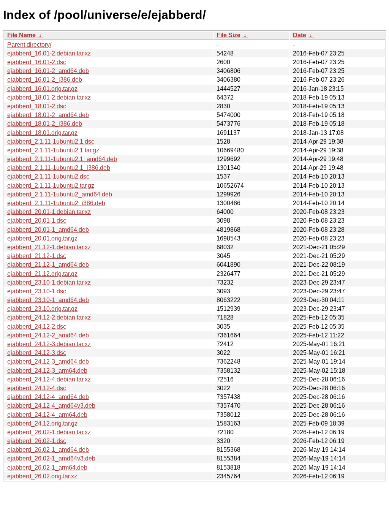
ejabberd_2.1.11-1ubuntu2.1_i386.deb (58, 168)
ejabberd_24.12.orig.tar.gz (42, 423)
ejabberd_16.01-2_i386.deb (44, 79)
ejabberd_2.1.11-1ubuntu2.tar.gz (50, 185)
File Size (228, 35)
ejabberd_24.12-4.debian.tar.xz (49, 379)
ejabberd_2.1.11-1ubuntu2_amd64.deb (59, 194)
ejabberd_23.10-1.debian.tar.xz (49, 282)
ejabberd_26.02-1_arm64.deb (47, 467)
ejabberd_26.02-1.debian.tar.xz (49, 432)
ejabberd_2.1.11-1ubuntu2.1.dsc (50, 141)
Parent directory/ (29, 44)
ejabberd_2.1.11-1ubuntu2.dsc (48, 176)
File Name (21, 35)
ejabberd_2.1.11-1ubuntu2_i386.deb (56, 203)
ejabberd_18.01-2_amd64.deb (48, 115)
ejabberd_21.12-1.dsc (36, 256)
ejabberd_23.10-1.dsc (36, 291)
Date (299, 35)
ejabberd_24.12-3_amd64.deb (48, 361)
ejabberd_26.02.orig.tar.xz (42, 476)
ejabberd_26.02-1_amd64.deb (48, 449)
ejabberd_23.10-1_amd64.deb (48, 300)
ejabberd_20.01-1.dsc (36, 220)
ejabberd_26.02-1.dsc (36, 441)
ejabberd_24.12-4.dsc (36, 388)
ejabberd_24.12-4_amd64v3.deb (51, 405)
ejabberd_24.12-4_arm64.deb (47, 414)
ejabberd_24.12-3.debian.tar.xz (49, 344)
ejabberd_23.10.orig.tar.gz (42, 308)
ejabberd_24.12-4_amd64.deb (48, 397)
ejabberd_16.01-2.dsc (36, 62)
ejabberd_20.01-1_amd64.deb (48, 229)
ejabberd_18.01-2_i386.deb (44, 123)
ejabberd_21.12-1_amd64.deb (48, 264)
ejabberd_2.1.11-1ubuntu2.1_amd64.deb (62, 159)
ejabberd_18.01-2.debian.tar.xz (49, 97)
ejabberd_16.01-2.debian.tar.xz (49, 53)
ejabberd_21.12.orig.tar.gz (42, 274)
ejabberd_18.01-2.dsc (36, 106)
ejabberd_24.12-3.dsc (36, 353)
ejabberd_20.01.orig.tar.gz (42, 238)
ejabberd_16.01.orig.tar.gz (42, 88)
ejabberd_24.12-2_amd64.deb (48, 335)
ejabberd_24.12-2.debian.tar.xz (49, 317)
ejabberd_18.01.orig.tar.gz (42, 133)
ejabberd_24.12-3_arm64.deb (47, 370)
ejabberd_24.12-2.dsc (36, 326)
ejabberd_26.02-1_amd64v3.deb (51, 458)
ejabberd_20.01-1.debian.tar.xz (49, 212)
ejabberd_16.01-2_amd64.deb (48, 71)
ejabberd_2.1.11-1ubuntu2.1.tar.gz (53, 150)
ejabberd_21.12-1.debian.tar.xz (49, 247)
